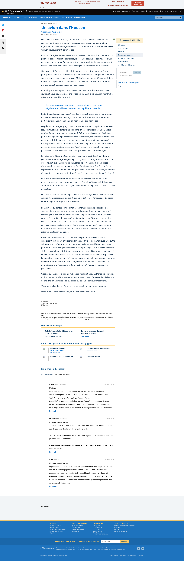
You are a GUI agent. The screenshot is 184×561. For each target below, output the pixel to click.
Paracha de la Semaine (100, 533)
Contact (141, 555)
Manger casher (97, 531)
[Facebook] (138, 548)
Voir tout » (85, 336)
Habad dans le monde (120, 531)
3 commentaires (55, 352)
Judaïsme (104, 549)
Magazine (52, 533)
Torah (98, 549)
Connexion (117, 11)
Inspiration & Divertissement (73, 18)
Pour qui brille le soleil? (53, 336)
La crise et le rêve (51, 334)
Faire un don (165, 11)
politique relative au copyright (80, 319)
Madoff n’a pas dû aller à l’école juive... (58, 331)
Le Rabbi (117, 527)
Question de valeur (88, 334)
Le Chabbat (96, 529)
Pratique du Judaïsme (11, 18)
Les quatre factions (57, 348)
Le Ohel (116, 529)
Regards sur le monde (49, 23)
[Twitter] (142, 548)
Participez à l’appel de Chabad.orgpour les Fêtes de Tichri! (87, 2)
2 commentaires (92, 351)
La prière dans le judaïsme (100, 535)
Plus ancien (66, 375)
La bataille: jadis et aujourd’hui (61, 356)
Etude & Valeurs (30, 18)
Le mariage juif (97, 527)
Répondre (53, 411)
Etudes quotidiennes (78, 529)
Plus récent (59, 375)
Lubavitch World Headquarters (107, 547)
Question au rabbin (138, 11)
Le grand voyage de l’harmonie (92, 331)
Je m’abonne (75, 531)
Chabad (75, 547)
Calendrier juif (76, 527)
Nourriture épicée (93, 356)
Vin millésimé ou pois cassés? (98, 348)
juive (118, 549)
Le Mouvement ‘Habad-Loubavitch (124, 526)
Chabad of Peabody (82, 313)
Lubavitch (79, 547)
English (120, 86)
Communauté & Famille (49, 18)
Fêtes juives (96, 526)
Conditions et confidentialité (128, 555)
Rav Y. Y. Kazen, (77, 549)
